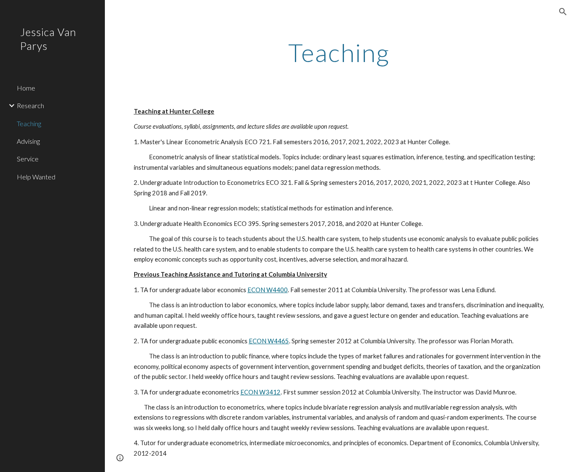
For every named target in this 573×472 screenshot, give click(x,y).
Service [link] (28, 159)
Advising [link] (28, 141)
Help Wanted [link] (36, 177)
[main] (339, 52)
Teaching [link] (29, 123)
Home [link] (26, 88)
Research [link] (30, 105)
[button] (563, 12)
